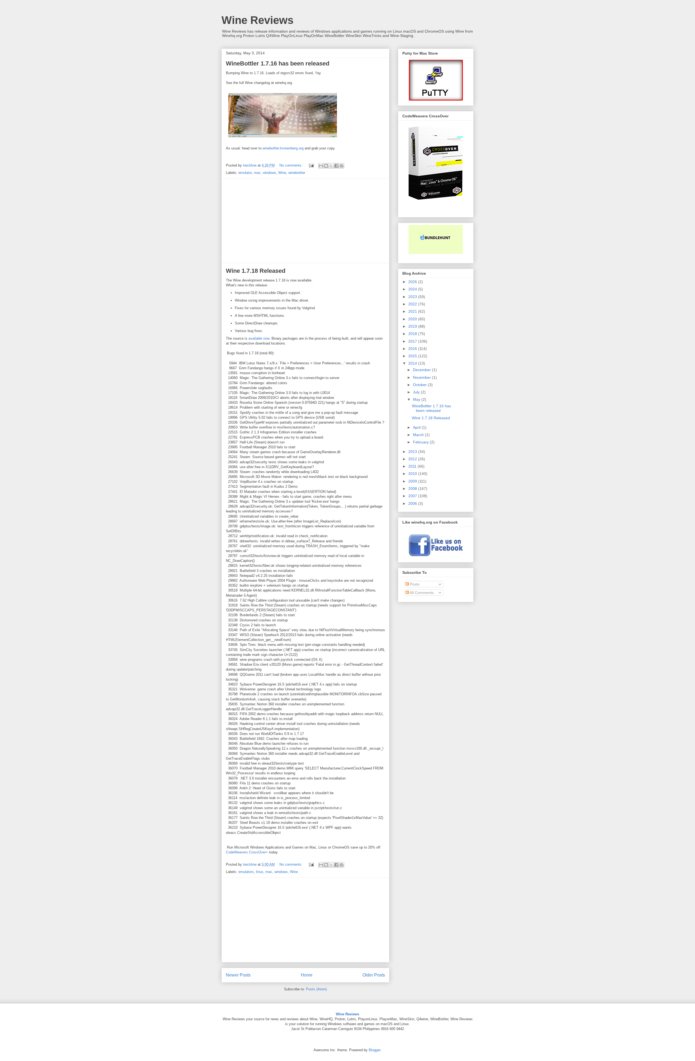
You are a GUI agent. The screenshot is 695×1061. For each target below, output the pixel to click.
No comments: (291, 165)
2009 (413, 481)
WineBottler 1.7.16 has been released (277, 63)
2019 (413, 326)
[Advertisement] (305, 221)
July (417, 392)
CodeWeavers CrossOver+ (247, 852)
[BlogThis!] (326, 165)
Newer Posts (238, 975)
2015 (413, 356)
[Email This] (321, 165)
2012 (413, 459)
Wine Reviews (257, 20)
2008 (413, 488)
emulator (245, 173)
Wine (282, 173)
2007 (413, 496)
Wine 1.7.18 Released (255, 270)
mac (257, 173)
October (420, 385)
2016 (413, 348)
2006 (413, 503)
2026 (413, 282)
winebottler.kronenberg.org (283, 148)
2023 (413, 297)
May (417, 399)
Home (306, 975)
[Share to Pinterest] (341, 165)
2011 (413, 466)
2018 (413, 333)
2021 (413, 311)
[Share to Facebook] (336, 165)
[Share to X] (331, 165)
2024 (413, 289)
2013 (413, 451)
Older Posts (373, 975)
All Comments (421, 592)
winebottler (296, 173)
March (419, 435)
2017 (413, 341)
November (422, 377)
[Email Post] (311, 165)
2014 (413, 363)
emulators (246, 872)
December (422, 370)
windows (269, 173)
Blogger (374, 1050)
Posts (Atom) (316, 989)
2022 (413, 304)
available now (258, 338)
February (421, 442)
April (417, 427)
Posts (414, 584)
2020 (413, 319)
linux (259, 872)
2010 (413, 473)
